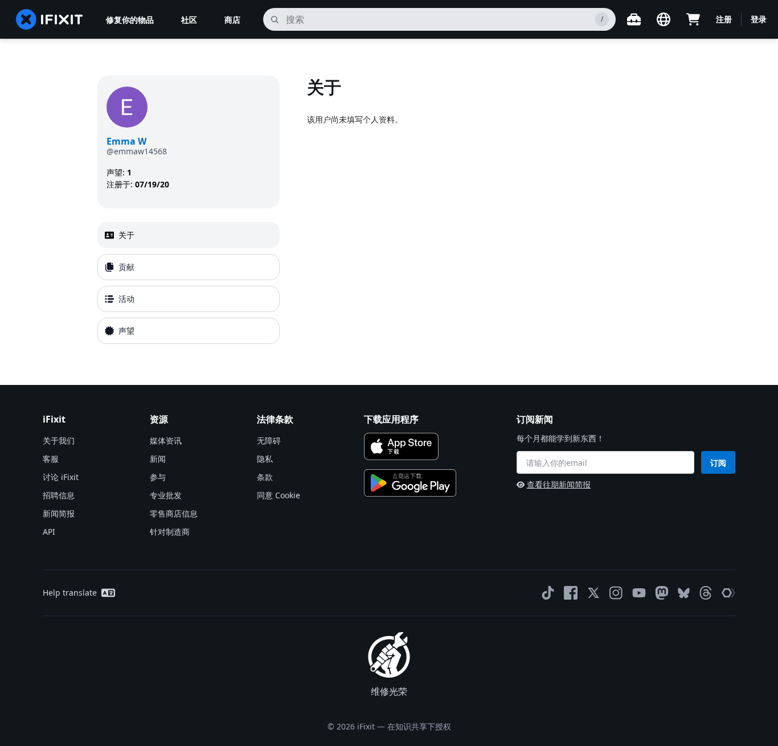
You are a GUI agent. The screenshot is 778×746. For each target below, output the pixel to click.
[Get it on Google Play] (410, 483)
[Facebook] (571, 593)
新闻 (158, 458)
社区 (189, 19)
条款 (265, 477)
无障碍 (269, 440)
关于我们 (59, 440)
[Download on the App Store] (401, 446)
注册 (724, 19)
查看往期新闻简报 (559, 484)
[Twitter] (593, 593)
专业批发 (166, 495)
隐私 (265, 458)
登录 (759, 19)
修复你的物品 (130, 19)
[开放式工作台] (634, 19)
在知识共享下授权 (419, 726)
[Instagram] (616, 593)
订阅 (718, 462)
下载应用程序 (391, 419)
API (49, 531)
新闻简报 (59, 513)
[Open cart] (693, 19)
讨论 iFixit (61, 477)
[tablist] (188, 283)
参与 (158, 477)
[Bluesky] (684, 593)
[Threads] (706, 593)
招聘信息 (59, 495)
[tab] (188, 235)
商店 (232, 19)
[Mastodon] (662, 593)
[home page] (49, 19)
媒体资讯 (166, 440)
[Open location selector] (663, 19)
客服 (51, 458)
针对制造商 (170, 531)
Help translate (70, 592)
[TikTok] (548, 593)
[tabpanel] (494, 212)
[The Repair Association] (728, 593)
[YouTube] (639, 593)
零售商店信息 (174, 513)
